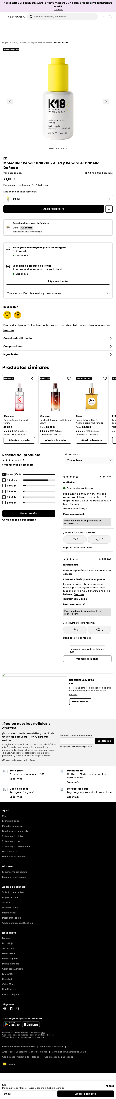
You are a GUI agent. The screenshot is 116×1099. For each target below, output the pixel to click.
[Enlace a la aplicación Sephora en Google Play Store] (12, 1024)
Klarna (44, 185)
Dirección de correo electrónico (76, 735)
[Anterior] (10, 101)
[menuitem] (103, 16)
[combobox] (89, 460)
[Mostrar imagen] (58, 99)
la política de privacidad (37, 755)
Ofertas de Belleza (45, 1035)
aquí (43, 1033)
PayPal (35, 185)
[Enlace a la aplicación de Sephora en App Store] (31, 1024)
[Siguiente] (106, 101)
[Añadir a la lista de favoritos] (32, 378)
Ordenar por (71, 454)
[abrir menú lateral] (4, 16)
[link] (28, 513)
